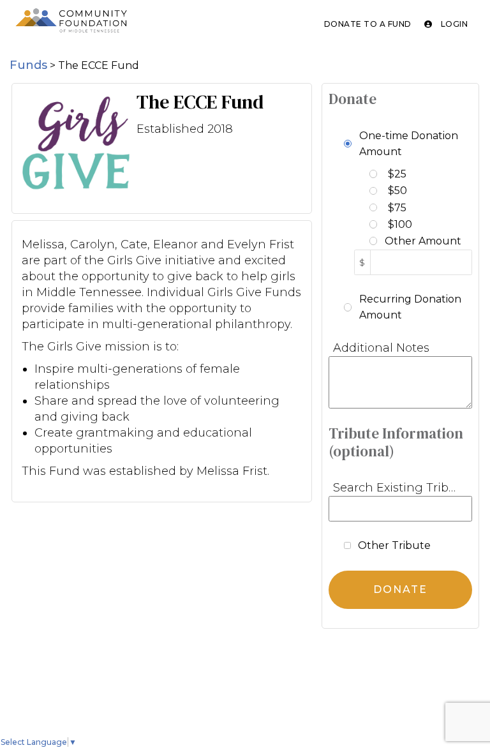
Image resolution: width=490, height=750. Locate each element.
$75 (397, 208)
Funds (28, 65)
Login (453, 24)
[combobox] (400, 508)
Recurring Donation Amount (410, 307)
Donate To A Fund (368, 24)
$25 (397, 174)
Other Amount (423, 241)
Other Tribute (394, 545)
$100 (400, 224)
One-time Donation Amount (408, 144)
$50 (397, 190)
